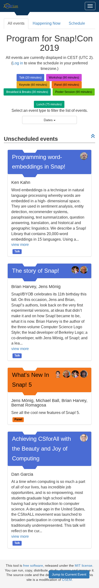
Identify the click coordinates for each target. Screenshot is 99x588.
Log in (17, 63)
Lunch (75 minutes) (49, 104)
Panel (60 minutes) (66, 84)
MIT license (83, 565)
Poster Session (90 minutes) (73, 92)
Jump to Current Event (69, 574)
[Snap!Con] (11, 6)
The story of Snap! (35, 270)
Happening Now (47, 23)
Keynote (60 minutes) (33, 84)
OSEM (67, 580)
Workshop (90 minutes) (64, 77)
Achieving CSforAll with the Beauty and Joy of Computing (41, 448)
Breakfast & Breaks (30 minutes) (27, 92)
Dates (49, 120)
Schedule (77, 23)
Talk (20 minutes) (30, 77)
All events (16, 23)
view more (20, 245)
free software (33, 565)
